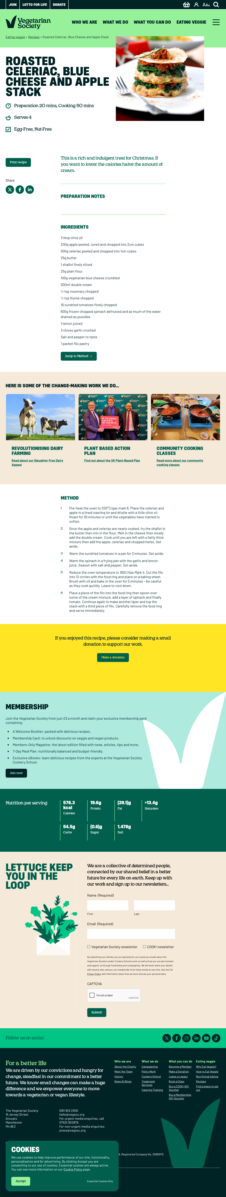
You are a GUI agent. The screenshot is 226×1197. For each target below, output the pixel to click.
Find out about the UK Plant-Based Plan (112, 460)
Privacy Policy (94, 973)
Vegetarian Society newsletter (114, 947)
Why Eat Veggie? (206, 1066)
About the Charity (125, 1066)
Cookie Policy (73, 1169)
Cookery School (151, 1076)
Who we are (84, 22)
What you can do (152, 22)
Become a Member (180, 1066)
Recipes (34, 37)
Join (13, 4)
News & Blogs (123, 1081)
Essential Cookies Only (100, 1181)
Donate (59, 4)
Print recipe (18, 162)
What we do (115, 22)
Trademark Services (148, 1083)
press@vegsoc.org (72, 1130)
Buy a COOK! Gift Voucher (179, 1088)
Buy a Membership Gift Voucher (180, 1096)
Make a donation (113, 657)
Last (136, 913)
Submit (96, 1012)
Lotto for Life (35, 4)
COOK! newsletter (160, 947)
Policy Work (149, 1071)
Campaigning (150, 1066)
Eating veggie (191, 22)
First (90, 913)
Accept (21, 1181)
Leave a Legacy (178, 1076)
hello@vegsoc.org (71, 1114)
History (118, 1076)
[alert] (62, 1166)
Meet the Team (123, 1071)
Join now (16, 773)
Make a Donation (179, 1071)
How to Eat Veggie (207, 1071)
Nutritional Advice (207, 1076)
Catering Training (152, 1089)
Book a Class (176, 1081)
